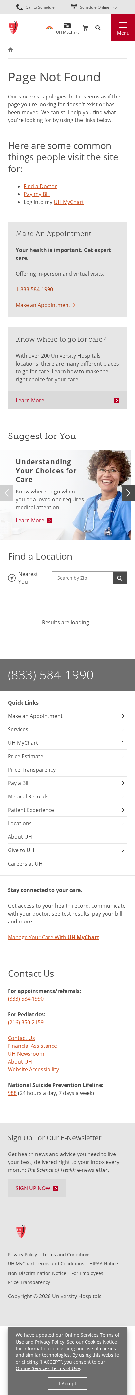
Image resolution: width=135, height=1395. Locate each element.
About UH (20, 1061)
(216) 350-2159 (26, 1022)
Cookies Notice (101, 1342)
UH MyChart (67, 29)
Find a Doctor (40, 186)
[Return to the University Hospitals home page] (13, 28)
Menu (123, 33)
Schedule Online (94, 7)
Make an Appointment (43, 305)
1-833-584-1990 (34, 289)
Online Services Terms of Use (48, 1368)
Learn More (30, 400)
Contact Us (21, 1038)
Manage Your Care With (53, 937)
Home (10, 49)
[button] (128, 493)
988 (12, 1093)
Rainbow (49, 28)
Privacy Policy (49, 1342)
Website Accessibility (33, 1069)
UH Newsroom (26, 1053)
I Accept (67, 1383)
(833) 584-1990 (51, 674)
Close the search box (107, 27)
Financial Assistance (32, 1045)
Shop (85, 28)
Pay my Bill (37, 194)
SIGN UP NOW (33, 1188)
